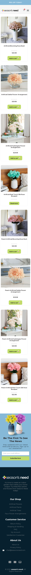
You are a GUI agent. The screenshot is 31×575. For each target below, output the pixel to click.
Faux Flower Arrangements (15, 514)
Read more (14, 203)
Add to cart (13, 58)
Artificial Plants (15, 507)
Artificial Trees (15, 510)
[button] (27, 10)
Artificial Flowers (15, 504)
